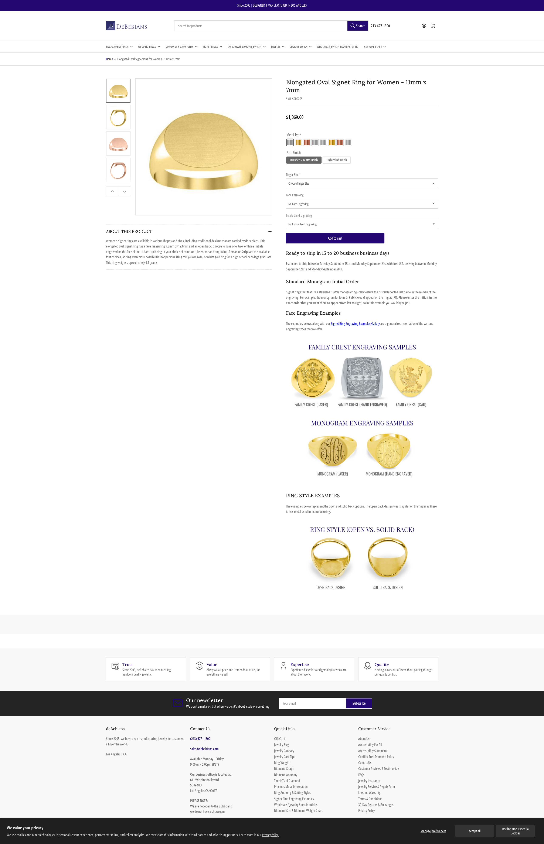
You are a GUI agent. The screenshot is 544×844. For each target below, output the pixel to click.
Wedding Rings (147, 47)
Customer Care (373, 47)
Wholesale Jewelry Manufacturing (337, 47)
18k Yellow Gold (332, 142)
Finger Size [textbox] (293, 174)
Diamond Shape (284, 768)
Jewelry (275, 47)
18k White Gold (323, 142)
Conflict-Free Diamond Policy (376, 756)
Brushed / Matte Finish (304, 160)
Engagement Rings (117, 47)
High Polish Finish (336, 160)
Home (109, 59)
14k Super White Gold (315, 142)
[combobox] (271, 25)
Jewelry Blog (281, 744)
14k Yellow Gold (298, 142)
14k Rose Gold (306, 142)
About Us (364, 738)
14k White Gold (290, 142)
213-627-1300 (380, 25)
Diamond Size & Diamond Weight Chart (298, 810)
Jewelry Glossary (284, 750)
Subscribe (359, 703)
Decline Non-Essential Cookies (515, 831)
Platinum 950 (348, 142)
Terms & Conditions (370, 798)
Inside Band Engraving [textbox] (299, 215)
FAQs (361, 774)
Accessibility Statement (372, 750)
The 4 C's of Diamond (287, 780)
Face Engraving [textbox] (294, 194)
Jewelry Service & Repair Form (376, 786)
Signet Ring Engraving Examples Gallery (355, 323)
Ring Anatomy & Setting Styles (292, 792)
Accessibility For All (370, 744)
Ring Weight (281, 762)
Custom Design (298, 47)
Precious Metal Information (291, 786)
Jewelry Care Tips (284, 756)
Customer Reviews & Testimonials (379, 768)
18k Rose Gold (340, 142)
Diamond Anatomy (285, 774)
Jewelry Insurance (369, 780)
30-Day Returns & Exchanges (376, 804)
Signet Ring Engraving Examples (294, 798)
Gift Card (279, 738)
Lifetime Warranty (369, 792)
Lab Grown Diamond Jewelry (245, 47)
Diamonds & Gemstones (179, 47)
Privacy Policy (366, 810)
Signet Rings (210, 47)
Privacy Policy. (270, 834)
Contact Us (364, 762)
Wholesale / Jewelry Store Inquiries (295, 804)
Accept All (474, 830)
